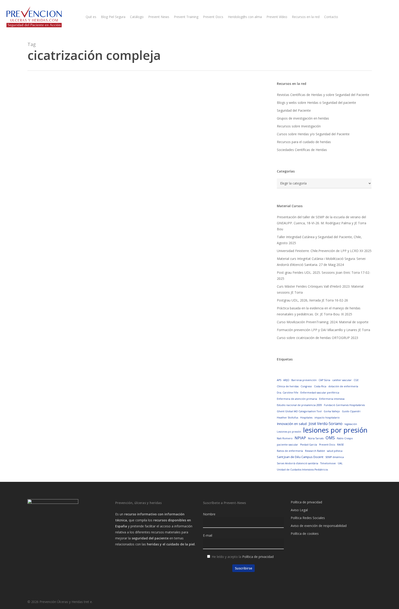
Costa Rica (320, 386)
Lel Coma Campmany (62, 272)
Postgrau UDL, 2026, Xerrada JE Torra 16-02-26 (312, 300)
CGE (356, 380)
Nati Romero (285, 438)
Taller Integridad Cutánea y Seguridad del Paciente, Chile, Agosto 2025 (319, 240)
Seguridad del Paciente (294, 110)
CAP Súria (324, 380)
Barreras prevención (304, 380)
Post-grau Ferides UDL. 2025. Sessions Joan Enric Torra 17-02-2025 (323, 275)
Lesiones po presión (289, 431)
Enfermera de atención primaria (297, 398)
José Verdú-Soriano (325, 423)
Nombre (209, 514)
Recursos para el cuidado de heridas (304, 142)
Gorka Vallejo (332, 411)
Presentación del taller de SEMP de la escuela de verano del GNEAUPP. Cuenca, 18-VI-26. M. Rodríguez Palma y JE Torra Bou (321, 223)
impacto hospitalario (327, 417)
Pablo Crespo (345, 438)
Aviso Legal (299, 510)
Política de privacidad (258, 556)
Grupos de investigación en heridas (303, 118)
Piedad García (308, 444)
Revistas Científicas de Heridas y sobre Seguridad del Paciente (323, 94)
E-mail (207, 535)
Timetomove (328, 463)
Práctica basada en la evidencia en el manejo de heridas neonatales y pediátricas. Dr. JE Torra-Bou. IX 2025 (318, 311)
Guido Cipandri (351, 411)
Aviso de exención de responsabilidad (319, 525)
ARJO (286, 380)
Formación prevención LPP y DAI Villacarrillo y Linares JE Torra (323, 330)
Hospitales (306, 417)
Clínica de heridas (288, 386)
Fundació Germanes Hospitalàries (344, 405)
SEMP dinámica (334, 457)
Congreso (306, 386)
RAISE (340, 444)
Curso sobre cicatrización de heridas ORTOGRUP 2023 (317, 337)
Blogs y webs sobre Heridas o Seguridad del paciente (316, 102)
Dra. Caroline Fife (287, 392)
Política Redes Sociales (308, 518)
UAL (340, 463)
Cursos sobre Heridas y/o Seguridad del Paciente (313, 134)
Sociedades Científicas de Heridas (302, 150)
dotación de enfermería (343, 386)
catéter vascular (342, 380)
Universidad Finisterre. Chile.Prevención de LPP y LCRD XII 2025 (324, 251)
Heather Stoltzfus (287, 417)
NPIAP (300, 437)
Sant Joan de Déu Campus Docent (300, 457)
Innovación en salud (292, 423)
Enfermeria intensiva (332, 398)
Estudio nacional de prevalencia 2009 (299, 405)
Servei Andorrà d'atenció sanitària (297, 463)
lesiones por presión (335, 430)
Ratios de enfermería (290, 450)
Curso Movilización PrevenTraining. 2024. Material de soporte (323, 322)
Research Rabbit (315, 450)
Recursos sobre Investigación (299, 126)
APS (279, 380)
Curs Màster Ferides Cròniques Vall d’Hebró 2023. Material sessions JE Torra (320, 289)
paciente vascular (287, 444)
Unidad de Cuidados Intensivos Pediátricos (302, 469)
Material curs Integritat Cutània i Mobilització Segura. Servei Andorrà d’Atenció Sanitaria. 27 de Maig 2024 (321, 261)
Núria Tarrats (315, 438)
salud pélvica (334, 450)
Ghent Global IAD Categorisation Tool (299, 411)
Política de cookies (305, 533)
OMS (330, 437)
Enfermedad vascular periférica (319, 392)
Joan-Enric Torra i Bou (62, 205)
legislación (351, 424)
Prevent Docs (327, 444)
